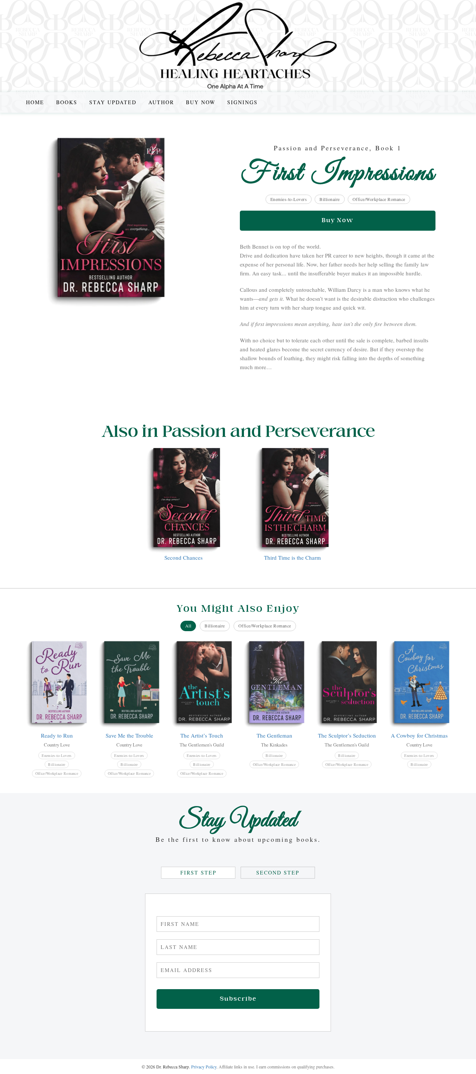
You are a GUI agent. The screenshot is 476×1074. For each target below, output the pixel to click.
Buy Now (200, 102)
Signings (242, 102)
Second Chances (183, 557)
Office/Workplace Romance (379, 199)
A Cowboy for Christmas (419, 735)
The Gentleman (274, 735)
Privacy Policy (203, 1067)
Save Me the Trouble (129, 735)
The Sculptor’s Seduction (347, 735)
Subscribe (238, 999)
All (188, 626)
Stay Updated (112, 102)
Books (66, 102)
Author (161, 102)
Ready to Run (57, 735)
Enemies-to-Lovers (288, 199)
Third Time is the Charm (292, 557)
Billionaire (329, 199)
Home (35, 102)
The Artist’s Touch (201, 735)
